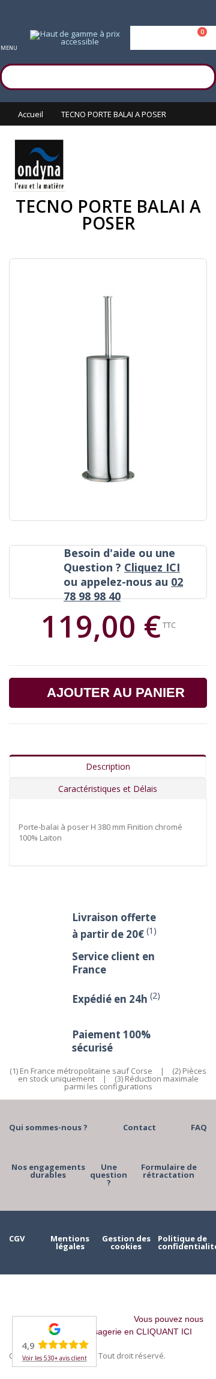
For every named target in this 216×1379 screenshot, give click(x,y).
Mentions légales (69, 1242)
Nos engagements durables (48, 1170)
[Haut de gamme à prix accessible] (75, 38)
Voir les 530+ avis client (54, 1358)
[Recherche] (201, 75)
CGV (17, 1238)
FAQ (199, 1127)
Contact (139, 1127)
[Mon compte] (173, 38)
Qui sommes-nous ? (48, 1127)
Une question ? (108, 1174)
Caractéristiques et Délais (107, 788)
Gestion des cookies (126, 1242)
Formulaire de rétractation (169, 1170)
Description (108, 766)
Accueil (30, 114)
